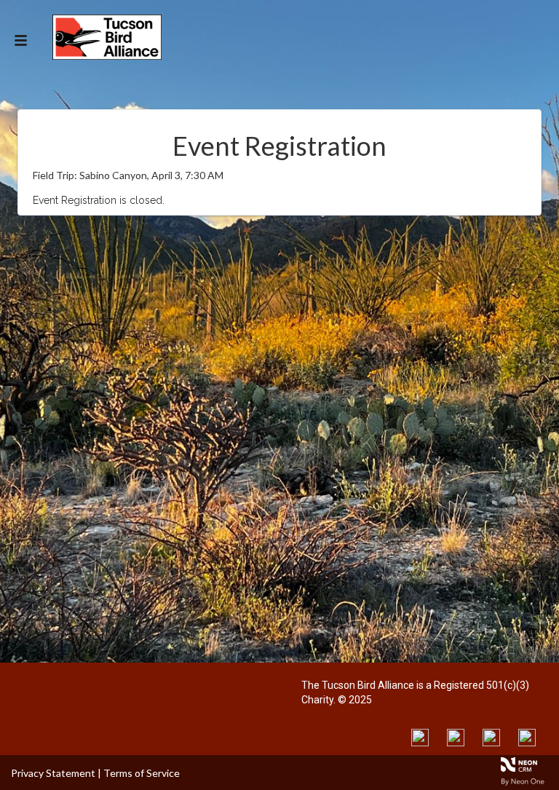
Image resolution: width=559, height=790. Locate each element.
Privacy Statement (53, 773)
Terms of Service (141, 773)
